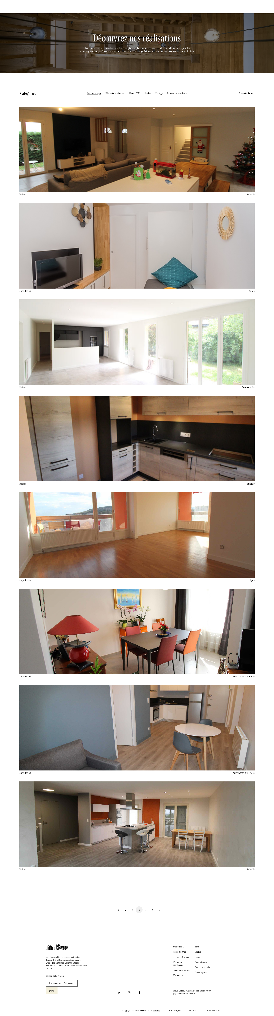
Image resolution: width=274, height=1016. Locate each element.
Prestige (159, 93)
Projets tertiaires (246, 93)
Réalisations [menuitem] (178, 975)
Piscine (148, 93)
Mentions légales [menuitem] (175, 1010)
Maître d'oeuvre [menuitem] (179, 951)
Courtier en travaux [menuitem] (181, 957)
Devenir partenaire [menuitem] (202, 967)
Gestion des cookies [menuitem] (212, 1010)
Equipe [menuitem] (197, 957)
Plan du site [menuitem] (193, 1010)
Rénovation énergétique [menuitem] (178, 963)
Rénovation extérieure (177, 93)
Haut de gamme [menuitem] (201, 972)
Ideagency (156, 1010)
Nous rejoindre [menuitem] (201, 962)
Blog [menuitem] (197, 946)
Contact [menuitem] (198, 951)
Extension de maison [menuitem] (181, 970)
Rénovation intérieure (114, 93)
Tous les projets (94, 93)
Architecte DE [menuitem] (178, 946)
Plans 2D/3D (134, 93)
